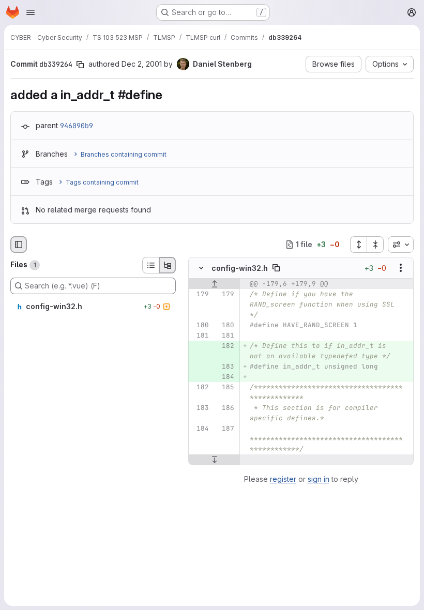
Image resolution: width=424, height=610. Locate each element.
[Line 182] (200, 387)
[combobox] (401, 244)
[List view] (150, 265)
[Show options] (401, 268)
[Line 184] (200, 428)
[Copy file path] (276, 268)
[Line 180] (200, 325)
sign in (318, 479)
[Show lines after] (214, 459)
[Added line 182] (225, 346)
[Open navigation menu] (30, 12)
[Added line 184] (225, 377)
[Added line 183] (225, 366)
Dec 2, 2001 (142, 63)
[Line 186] (225, 408)
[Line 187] (225, 428)
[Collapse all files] (375, 244)
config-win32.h (239, 268)
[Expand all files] (358, 244)
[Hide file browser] (18, 244)
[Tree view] (167, 265)
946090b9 (76, 125)
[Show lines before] (214, 284)
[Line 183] (200, 408)
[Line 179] (200, 294)
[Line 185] (225, 387)
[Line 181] (200, 335)
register (283, 479)
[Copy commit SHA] (80, 64)
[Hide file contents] (201, 268)
